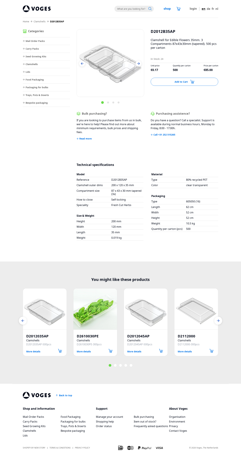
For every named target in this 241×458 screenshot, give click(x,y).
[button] (82, 64)
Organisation (177, 417)
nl (216, 9)
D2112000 (186, 336)
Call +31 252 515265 (164, 135)
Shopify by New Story (34, 448)
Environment (177, 421)
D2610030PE (88, 336)
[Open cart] (178, 9)
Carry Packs (32, 48)
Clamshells (40, 21)
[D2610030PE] (95, 309)
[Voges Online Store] (37, 8)
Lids (28, 71)
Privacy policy (82, 448)
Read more (85, 138)
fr (213, 9)
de (208, 9)
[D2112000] (196, 309)
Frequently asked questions (151, 426)
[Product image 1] (110, 63)
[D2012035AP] (45, 309)
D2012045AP (138, 336)
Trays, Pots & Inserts (37, 95)
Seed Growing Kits (36, 56)
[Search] (150, 8)
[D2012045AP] (146, 309)
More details (33, 351)
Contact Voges (178, 431)
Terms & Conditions (60, 448)
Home (26, 21)
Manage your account (109, 417)
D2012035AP (37, 336)
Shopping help (105, 421)
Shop (167, 9)
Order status (104, 426)
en (203, 9)
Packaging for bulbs (37, 87)
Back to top (65, 395)
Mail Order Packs (35, 41)
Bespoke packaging (37, 102)
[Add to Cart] (60, 351)
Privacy (173, 426)
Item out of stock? (145, 421)
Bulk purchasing (144, 417)
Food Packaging (35, 79)
